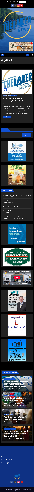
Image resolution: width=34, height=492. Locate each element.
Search (5, 130)
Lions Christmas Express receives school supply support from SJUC (15, 400)
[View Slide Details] (17, 257)
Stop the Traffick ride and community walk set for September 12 (16, 433)
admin (19, 388)
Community (6, 379)
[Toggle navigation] (14, 55)
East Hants (13, 428)
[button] (24, 55)
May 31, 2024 (8, 103)
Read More (7, 117)
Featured (13, 379)
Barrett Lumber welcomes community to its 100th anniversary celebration (16, 383)
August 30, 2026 (10, 388)
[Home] (2, 55)
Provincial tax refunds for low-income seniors (16, 206)
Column (5, 95)
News (15, 95)
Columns (10, 95)
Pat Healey (17, 103)
